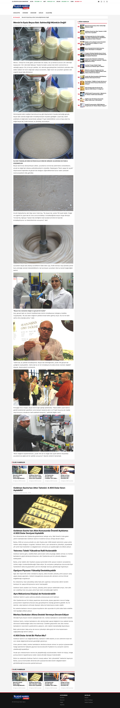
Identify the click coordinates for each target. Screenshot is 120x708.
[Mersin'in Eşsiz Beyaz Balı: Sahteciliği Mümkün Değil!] (19, 470)
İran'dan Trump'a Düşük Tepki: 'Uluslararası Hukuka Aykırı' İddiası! (94, 66)
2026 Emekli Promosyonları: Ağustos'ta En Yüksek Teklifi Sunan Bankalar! (95, 94)
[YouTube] (99, 1)
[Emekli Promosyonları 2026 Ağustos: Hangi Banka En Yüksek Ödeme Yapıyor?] (82, 105)
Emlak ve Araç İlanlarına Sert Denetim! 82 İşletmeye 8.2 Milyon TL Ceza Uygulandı (67, 477)
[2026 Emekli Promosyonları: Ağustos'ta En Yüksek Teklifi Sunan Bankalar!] (82, 94)
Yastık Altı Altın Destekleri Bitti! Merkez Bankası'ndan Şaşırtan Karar (95, 77)
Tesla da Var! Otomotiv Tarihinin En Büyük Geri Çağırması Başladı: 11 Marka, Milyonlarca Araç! (96, 60)
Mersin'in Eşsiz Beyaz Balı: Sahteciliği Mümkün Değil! (19, 477)
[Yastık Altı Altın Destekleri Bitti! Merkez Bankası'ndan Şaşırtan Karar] (82, 77)
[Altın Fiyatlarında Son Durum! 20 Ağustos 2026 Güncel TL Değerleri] (82, 88)
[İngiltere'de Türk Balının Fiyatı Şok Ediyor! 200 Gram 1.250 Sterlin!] (82, 100)
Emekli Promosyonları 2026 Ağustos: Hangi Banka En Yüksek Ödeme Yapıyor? (96, 105)
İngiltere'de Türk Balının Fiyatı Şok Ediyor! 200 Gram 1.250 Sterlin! (94, 99)
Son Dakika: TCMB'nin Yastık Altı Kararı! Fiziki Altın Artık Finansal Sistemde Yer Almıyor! (95, 83)
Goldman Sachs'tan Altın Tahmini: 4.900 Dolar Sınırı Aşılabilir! (35, 477)
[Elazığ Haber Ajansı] (21, 7)
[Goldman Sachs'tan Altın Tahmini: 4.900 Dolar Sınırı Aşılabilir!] (35, 470)
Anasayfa (16, 12)
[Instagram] (101, 1)
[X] (107, 1)
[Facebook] (104, 1)
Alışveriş (49, 12)
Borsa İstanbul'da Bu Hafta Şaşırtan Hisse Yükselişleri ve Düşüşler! (94, 49)
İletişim (86, 697)
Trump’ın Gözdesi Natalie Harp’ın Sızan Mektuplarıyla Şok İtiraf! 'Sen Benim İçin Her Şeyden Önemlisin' (95, 54)
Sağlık (41, 12)
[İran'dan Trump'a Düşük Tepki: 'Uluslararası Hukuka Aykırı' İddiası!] (82, 66)
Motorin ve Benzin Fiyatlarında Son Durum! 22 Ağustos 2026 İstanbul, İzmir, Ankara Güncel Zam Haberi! (95, 71)
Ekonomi (33, 12)
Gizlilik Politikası (89, 702)
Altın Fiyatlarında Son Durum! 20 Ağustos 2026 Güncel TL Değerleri (94, 88)
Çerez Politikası (89, 700)
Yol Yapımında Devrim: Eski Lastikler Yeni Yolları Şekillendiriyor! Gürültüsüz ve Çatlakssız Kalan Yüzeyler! (51, 477)
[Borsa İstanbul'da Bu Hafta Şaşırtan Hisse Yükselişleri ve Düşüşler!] (82, 49)
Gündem (25, 12)
